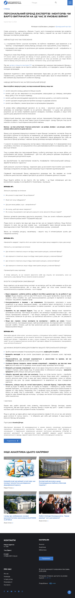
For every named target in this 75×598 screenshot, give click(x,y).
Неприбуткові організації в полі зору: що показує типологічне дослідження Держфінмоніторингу (19, 483)
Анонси (41, 544)
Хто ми (6, 574)
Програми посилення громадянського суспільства (18, 458)
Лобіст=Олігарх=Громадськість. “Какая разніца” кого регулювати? (54, 517)
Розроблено (43, 583)
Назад (7, 9)
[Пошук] (55, 2)
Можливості (8, 582)
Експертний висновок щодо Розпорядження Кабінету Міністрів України (52, 483)
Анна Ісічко (8, 523)
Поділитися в (12, 441)
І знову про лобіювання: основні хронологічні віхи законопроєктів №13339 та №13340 (20, 518)
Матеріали (44, 540)
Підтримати (46, 558)
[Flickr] (18, 591)
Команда (7, 576)
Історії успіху (8, 579)
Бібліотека (42, 550)
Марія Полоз (8, 488)
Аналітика (42, 547)
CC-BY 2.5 (47, 578)
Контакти (7, 585)
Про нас (8, 569)
